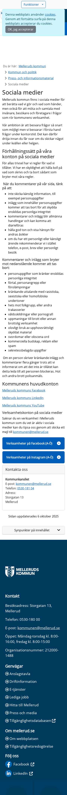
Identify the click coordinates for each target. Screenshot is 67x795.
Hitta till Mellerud (24, 704)
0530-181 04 (25, 488)
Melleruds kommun (32, 66)
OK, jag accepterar (21, 29)
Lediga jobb (19, 697)
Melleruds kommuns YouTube (23, 405)
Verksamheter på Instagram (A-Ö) (29, 457)
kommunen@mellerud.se (30, 432)
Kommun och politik (22, 72)
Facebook (21, 764)
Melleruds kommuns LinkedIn (23, 398)
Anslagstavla (19, 673)
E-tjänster (17, 689)
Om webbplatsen (23, 738)
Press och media (23, 712)
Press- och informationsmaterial (31, 78)
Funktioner (31, 4)
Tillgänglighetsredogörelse (31, 746)
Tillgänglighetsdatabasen (30, 720)
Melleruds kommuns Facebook (23, 390)
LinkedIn (20, 773)
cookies (50, 14)
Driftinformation (23, 681)
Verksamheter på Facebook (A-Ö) (29, 443)
